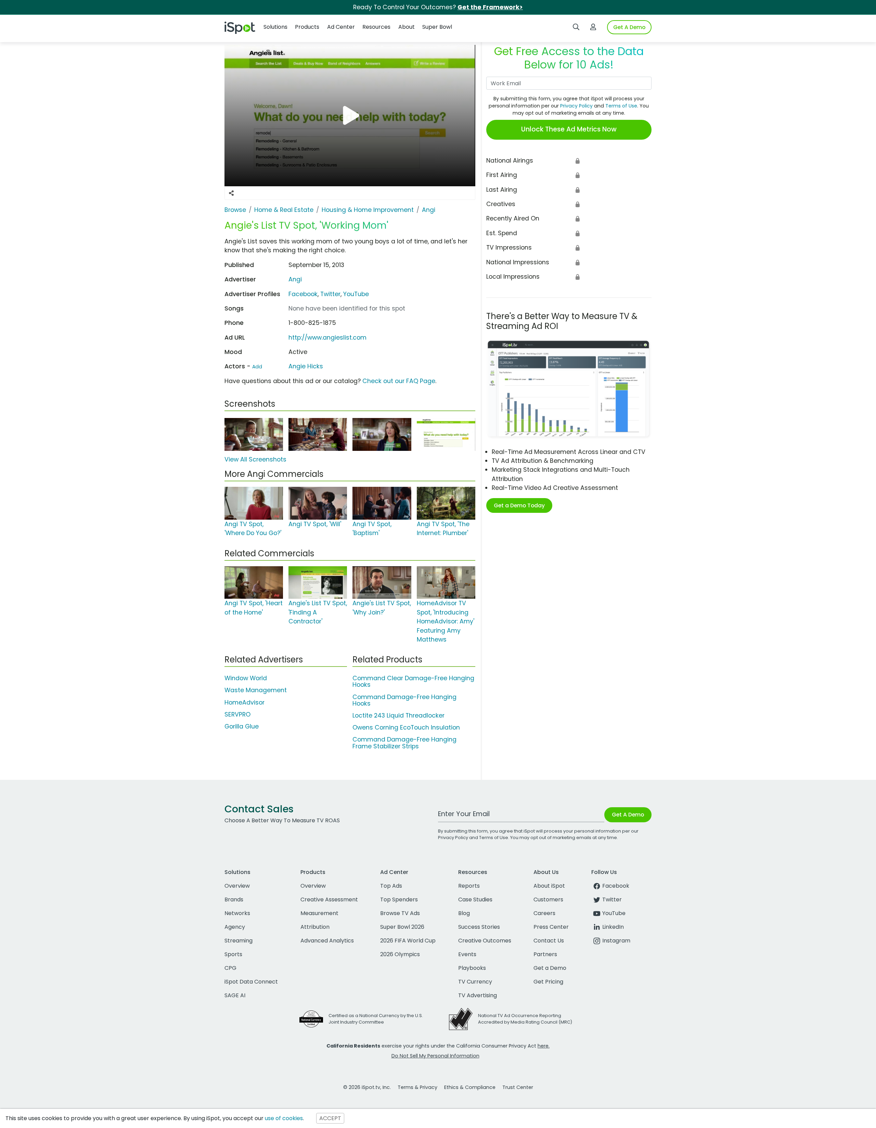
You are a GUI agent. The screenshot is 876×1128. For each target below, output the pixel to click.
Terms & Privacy (417, 1087)
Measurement (319, 913)
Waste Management (255, 690)
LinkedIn (613, 927)
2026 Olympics (400, 954)
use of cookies (284, 1118)
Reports (469, 886)
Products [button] (307, 27)
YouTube (356, 294)
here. (544, 1045)
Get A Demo (629, 27)
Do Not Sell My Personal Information (435, 1055)
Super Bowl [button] (437, 27)
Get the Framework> (490, 7)
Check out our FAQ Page (398, 381)
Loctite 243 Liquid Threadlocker (398, 715)
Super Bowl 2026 (402, 927)
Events (467, 954)
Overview (237, 886)
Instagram (616, 941)
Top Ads (391, 886)
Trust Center (517, 1087)
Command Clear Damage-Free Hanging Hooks (413, 681)
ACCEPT (330, 1118)
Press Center (551, 927)
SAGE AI (234, 995)
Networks (237, 913)
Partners (545, 954)
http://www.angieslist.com (327, 337)
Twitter (330, 294)
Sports (233, 954)
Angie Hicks (305, 366)
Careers (544, 913)
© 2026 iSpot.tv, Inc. (367, 1087)
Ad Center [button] (341, 27)
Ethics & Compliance (469, 1087)
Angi (295, 279)
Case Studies (475, 899)
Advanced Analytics (327, 941)
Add (257, 366)
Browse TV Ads (400, 913)
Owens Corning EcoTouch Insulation (406, 727)
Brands (233, 899)
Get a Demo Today (519, 505)
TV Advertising (477, 995)
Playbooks (472, 968)
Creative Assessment (329, 899)
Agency (234, 927)
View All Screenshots (255, 459)
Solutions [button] (275, 27)
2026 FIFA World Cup (408, 941)
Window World (245, 678)
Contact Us (548, 941)
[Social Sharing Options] (231, 193)
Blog (464, 913)
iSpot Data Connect (251, 982)
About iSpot (549, 886)
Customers (548, 899)
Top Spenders (399, 899)
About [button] (406, 27)
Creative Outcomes (484, 941)
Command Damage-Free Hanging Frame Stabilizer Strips (404, 742)
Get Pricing (548, 982)
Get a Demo (549, 968)
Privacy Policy (576, 105)
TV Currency (475, 982)
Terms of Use (621, 105)
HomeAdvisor (244, 702)
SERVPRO (237, 714)
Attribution (315, 927)
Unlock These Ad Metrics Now (569, 129)
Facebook (303, 294)
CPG (230, 968)
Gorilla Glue (241, 726)
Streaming (238, 941)
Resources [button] (376, 27)
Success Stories (479, 927)
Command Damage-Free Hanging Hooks (404, 700)
